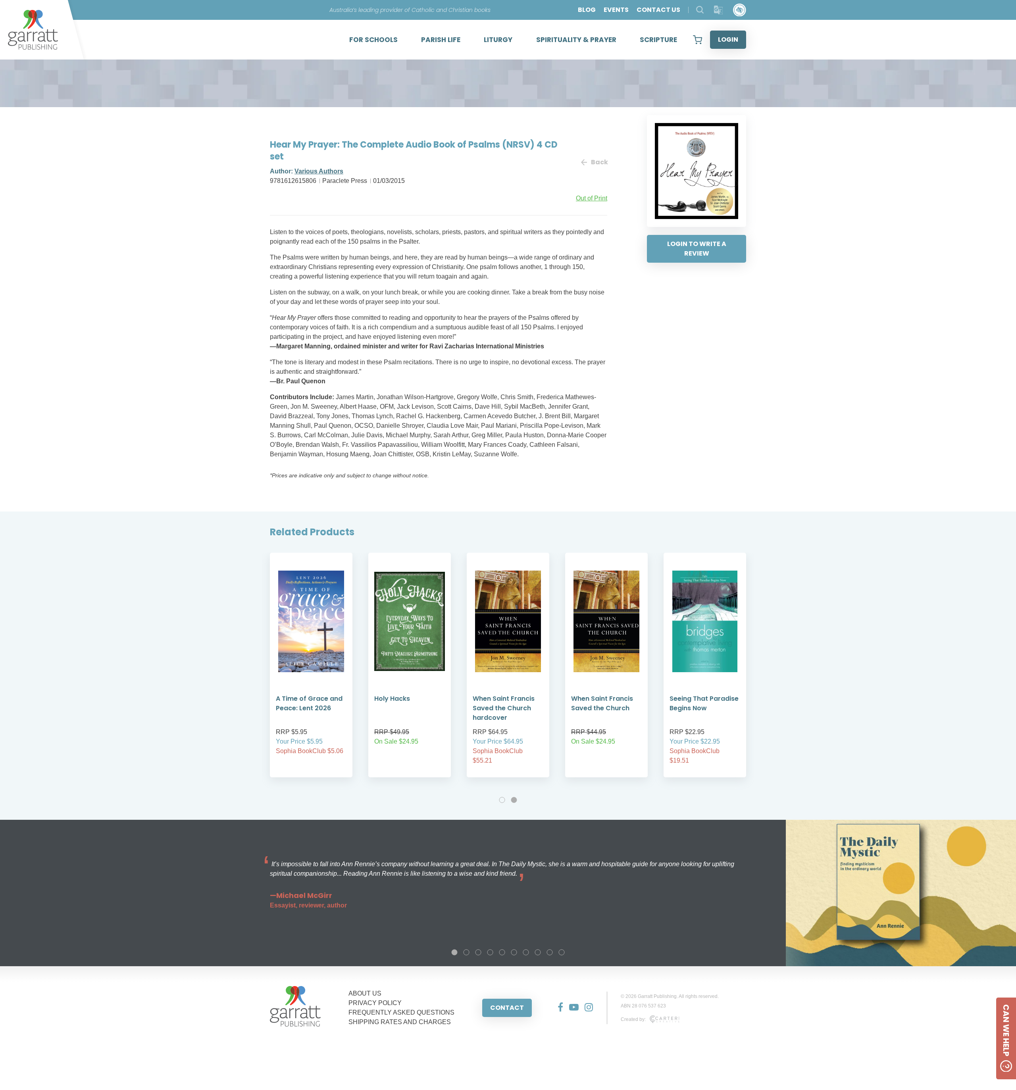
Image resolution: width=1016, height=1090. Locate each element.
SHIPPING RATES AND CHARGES (399, 1022)
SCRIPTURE (658, 39)
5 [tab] (502, 952)
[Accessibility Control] (739, 10)
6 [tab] (514, 952)
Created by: (633, 1019)
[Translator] (718, 10)
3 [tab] (478, 952)
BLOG (587, 9)
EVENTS (616, 9)
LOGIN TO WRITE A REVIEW (696, 248)
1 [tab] (502, 800)
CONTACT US (658, 9)
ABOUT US (364, 993)
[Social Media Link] (557, 1007)
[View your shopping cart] (697, 39)
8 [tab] (538, 952)
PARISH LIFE (440, 39)
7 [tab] (526, 952)
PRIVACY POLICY (375, 1003)
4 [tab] (490, 952)
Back (599, 162)
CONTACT (507, 1007)
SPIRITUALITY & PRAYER (576, 39)
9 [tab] (550, 952)
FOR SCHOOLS (373, 39)
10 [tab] (562, 952)
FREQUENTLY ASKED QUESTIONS (401, 1012)
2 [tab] (514, 800)
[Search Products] (700, 9)
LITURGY (498, 39)
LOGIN (728, 39)
